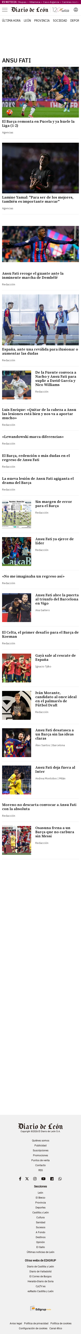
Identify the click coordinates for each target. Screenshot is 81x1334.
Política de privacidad (36, 1323)
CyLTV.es (40, 1286)
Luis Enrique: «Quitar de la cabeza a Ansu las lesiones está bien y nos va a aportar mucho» (39, 413)
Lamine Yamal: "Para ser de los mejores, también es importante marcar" (38, 199)
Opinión (40, 1242)
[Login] (76, 10)
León (27, 20)
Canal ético (55, 1328)
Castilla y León (40, 1212)
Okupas (22, 2)
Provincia (42, 20)
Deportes (40, 1207)
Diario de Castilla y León (40, 1266)
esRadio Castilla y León (41, 1291)
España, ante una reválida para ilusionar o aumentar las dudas (40, 351)
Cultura (40, 1217)
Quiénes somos (40, 1140)
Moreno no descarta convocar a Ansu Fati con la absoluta (39, 806)
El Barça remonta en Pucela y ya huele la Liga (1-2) (38, 123)
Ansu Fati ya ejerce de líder (54, 541)
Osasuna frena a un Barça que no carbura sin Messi (54, 832)
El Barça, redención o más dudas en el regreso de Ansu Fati (36, 457)
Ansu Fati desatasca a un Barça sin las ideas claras (54, 734)
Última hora (11, 20)
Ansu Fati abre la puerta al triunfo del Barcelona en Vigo (57, 599)
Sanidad (40, 1222)
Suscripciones (40, 1150)
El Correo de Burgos (40, 1276)
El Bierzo (40, 1197)
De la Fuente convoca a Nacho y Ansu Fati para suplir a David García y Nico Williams (55, 378)
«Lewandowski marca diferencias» (33, 436)
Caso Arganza (51, 2)
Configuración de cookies (33, 1328)
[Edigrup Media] (40, 1308)
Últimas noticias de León (40, 1252)
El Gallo (40, 1247)
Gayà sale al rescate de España (55, 657)
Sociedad (60, 20)
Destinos (40, 1237)
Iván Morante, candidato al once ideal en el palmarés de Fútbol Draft (56, 699)
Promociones (40, 1155)
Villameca (34, 2)
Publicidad (40, 1145)
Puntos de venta (40, 1160)
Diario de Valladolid (40, 1271)
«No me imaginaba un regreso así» (33, 576)
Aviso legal (16, 1323)
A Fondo (40, 1232)
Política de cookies (60, 1323)
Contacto (40, 1165)
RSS (40, 1170)
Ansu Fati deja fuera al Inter (55, 769)
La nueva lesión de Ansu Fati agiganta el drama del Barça (38, 480)
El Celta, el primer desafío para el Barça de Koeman (40, 634)
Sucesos (40, 1227)
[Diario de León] (40, 10)
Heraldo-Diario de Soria (41, 1281)
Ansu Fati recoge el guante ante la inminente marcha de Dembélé (33, 275)
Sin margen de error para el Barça (53, 503)
